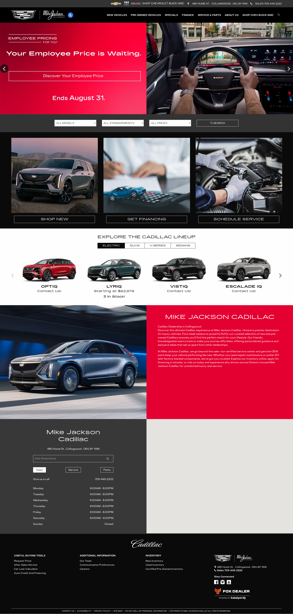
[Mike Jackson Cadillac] (38, 14)
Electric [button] (111, 245)
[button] (70, 15)
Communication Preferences (97, 565)
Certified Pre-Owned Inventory (164, 569)
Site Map (118, 611)
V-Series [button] (158, 245)
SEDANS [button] (183, 245)
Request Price (22, 561)
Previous (4, 68)
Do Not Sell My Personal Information (146, 611)
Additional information (98, 555)
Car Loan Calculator (26, 569)
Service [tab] (73, 469)
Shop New (54, 219)
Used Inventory (155, 565)
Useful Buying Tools (29, 555)
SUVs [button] (135, 245)
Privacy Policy (102, 611)
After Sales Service (25, 565)
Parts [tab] (106, 469)
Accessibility (84, 611)
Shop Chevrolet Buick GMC (163, 3)
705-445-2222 (104, 479)
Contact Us (68, 611)
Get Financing (146, 219)
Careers (85, 569)
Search (219, 123)
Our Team (86, 561)
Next (289, 68)
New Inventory (154, 561)
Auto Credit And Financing (30, 573)
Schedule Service (238, 219)
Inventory (153, 555)
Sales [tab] (39, 469)
